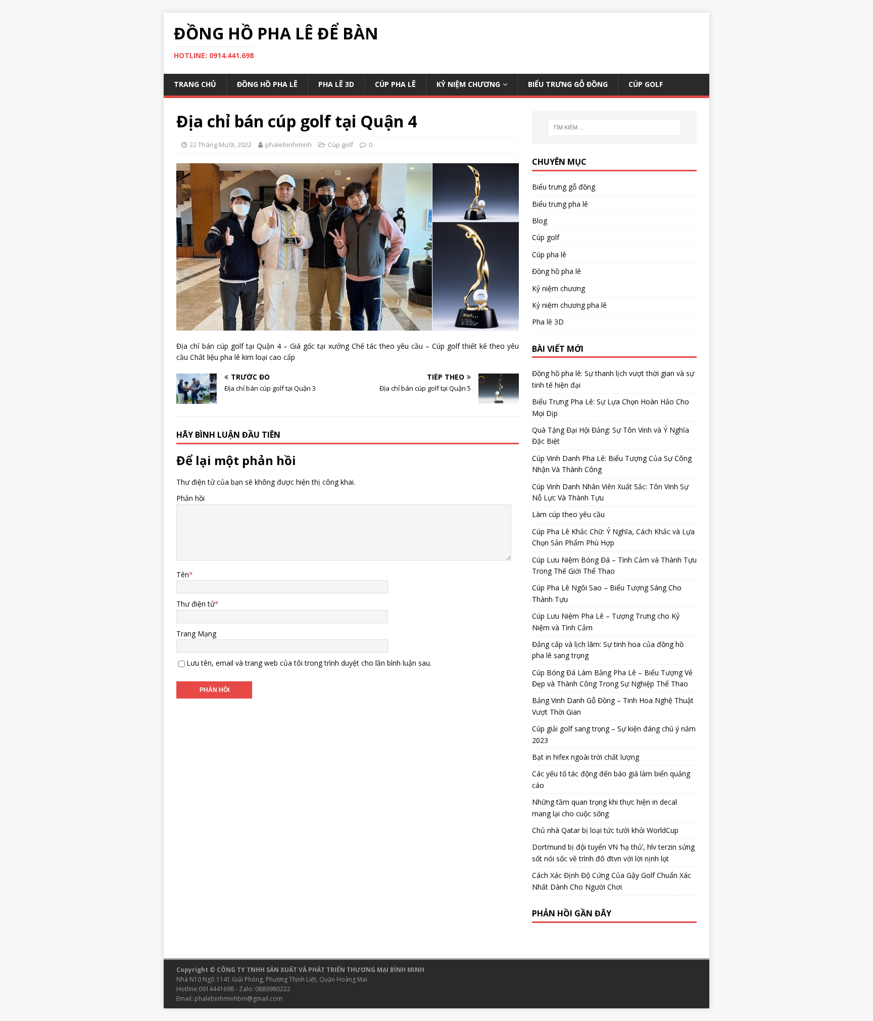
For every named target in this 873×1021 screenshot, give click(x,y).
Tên (182, 574)
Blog (539, 220)
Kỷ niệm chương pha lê (569, 305)
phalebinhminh (288, 144)
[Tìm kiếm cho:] (614, 127)
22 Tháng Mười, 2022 (220, 144)
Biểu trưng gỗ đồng (568, 84)
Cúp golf (645, 84)
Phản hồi (190, 498)
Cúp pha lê (395, 84)
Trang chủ (195, 84)
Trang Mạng (196, 633)
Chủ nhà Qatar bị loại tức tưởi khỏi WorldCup (605, 830)
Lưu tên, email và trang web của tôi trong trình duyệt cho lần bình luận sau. (308, 663)
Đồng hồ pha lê (267, 84)
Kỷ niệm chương (468, 84)
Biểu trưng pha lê (560, 204)
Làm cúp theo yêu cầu (568, 514)
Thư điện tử (195, 604)
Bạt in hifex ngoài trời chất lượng (585, 757)
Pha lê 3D (336, 84)
